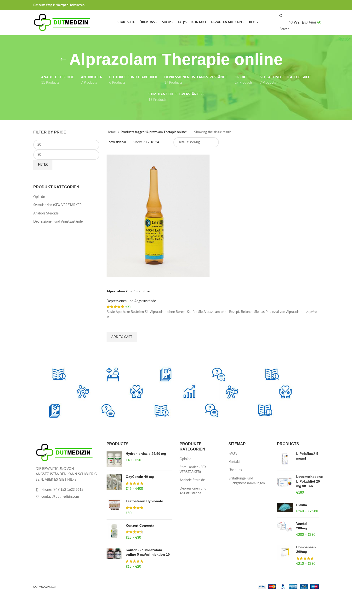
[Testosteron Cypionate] (114, 507)
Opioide (39, 197)
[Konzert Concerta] (114, 531)
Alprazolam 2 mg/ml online (128, 291)
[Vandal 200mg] (285, 529)
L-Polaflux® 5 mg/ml (307, 456)
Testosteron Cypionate (144, 501)
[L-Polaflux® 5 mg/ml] (285, 459)
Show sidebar (116, 142)
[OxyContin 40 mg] (114, 482)
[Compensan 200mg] (285, 555)
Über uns (235, 470)
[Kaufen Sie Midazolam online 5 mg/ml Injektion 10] (114, 558)
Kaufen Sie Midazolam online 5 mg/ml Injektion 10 (148, 552)
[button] (122, 337)
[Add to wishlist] (113, 326)
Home (112, 132)
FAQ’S (233, 453)
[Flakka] (285, 508)
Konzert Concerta (140, 525)
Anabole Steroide (45, 213)
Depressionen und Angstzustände (58, 221)
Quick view (113, 348)
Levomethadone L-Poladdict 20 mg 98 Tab (309, 481)
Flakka (301, 505)
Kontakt (234, 462)
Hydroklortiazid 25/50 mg (146, 454)
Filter (43, 164)
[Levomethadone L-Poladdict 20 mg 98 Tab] (285, 484)
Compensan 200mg (306, 549)
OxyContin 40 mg (140, 477)
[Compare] (113, 283)
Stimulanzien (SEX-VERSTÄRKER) (58, 205)
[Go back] (63, 59)
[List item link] (66, 489)
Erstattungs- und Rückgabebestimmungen (246, 481)
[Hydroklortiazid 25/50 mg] (114, 459)
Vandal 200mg (301, 526)
